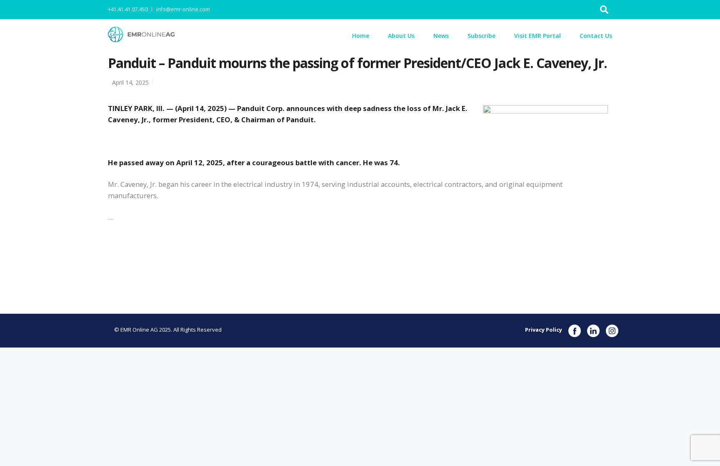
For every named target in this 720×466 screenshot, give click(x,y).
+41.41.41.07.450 (128, 9)
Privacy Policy (543, 329)
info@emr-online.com (183, 9)
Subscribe (481, 36)
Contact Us (596, 36)
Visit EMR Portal (537, 36)
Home (360, 36)
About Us (401, 36)
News (441, 36)
